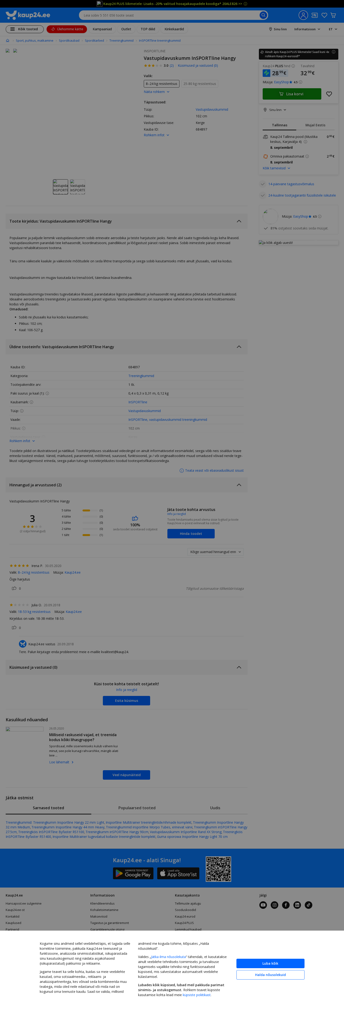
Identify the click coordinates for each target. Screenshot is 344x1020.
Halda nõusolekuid (270, 974)
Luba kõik (270, 963)
